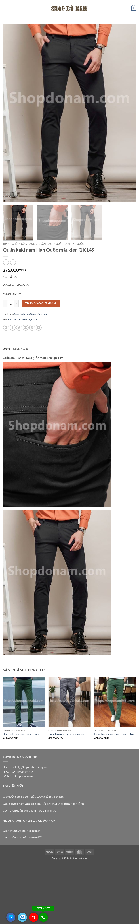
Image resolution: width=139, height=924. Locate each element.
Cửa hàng (28, 243)
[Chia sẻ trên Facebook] (13, 328)
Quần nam (45, 243)
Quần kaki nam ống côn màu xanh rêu (115, 733)
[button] (5, 8)
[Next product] (6, 262)
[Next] (129, 113)
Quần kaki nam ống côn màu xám (66, 733)
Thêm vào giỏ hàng (40, 303)
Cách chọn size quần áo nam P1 (22, 830)
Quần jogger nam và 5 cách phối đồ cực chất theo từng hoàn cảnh (43, 803)
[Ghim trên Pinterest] (32, 328)
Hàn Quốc (13, 319)
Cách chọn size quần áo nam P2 (22, 837)
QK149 (33, 319)
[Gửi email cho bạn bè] (26, 328)
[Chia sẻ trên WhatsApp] (6, 328)
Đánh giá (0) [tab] (20, 349)
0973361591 (25, 772)
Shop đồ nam (79, 858)
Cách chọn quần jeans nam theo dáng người (30, 810)
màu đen (23, 319)
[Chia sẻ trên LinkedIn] (39, 328)
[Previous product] (13, 262)
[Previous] (10, 113)
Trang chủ (10, 243)
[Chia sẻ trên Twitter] (19, 328)
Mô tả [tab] (6, 349)
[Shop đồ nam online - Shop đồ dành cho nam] (69, 8)
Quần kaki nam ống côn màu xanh (21, 733)
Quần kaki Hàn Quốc (70, 243)
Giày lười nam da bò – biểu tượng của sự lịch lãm (33, 796)
